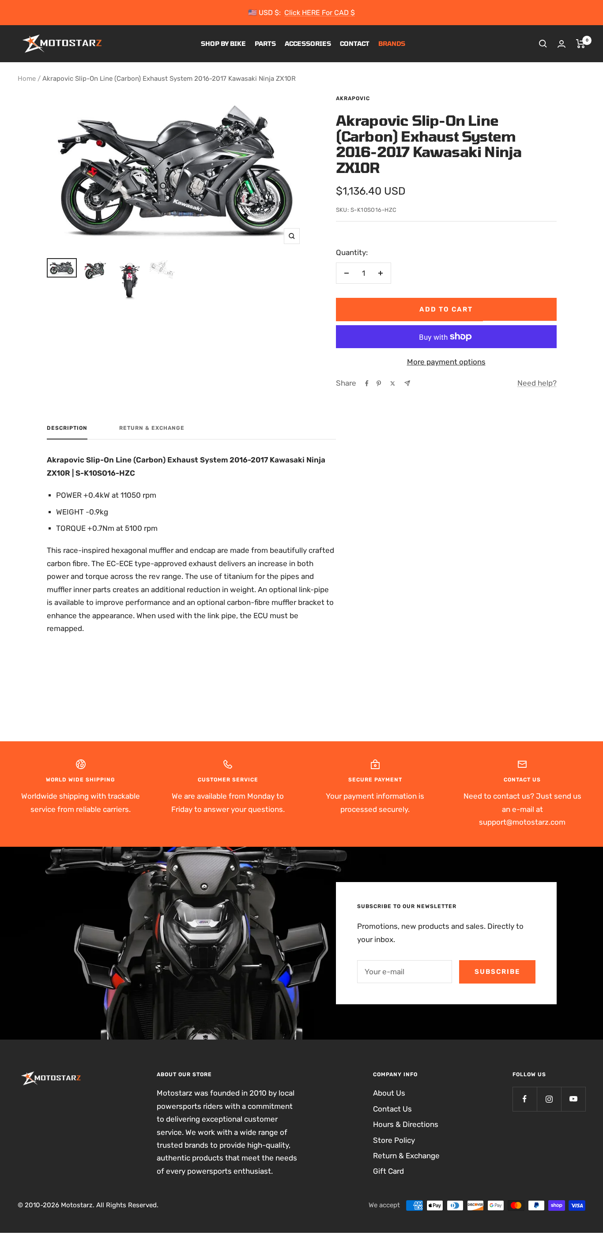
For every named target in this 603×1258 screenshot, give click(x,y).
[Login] (561, 44)
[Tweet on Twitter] (392, 383)
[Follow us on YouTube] (573, 1099)
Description (67, 428)
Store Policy (394, 1140)
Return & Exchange (152, 428)
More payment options (446, 361)
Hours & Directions (405, 1124)
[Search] (543, 44)
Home (27, 79)
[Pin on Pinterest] (379, 383)
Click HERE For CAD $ (319, 12)
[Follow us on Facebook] (525, 1099)
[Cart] (580, 43)
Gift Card (388, 1171)
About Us (389, 1093)
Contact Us (392, 1108)
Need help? (537, 383)
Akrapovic (353, 98)
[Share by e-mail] (407, 383)
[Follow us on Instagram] (549, 1099)
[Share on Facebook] (367, 383)
